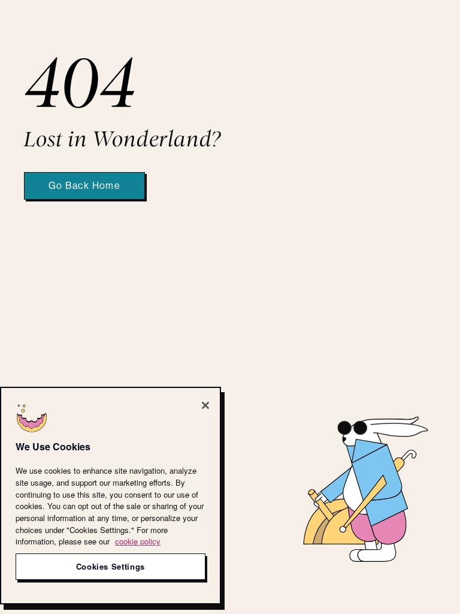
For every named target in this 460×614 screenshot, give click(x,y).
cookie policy (138, 541)
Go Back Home (84, 186)
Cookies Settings (111, 566)
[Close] (205, 405)
